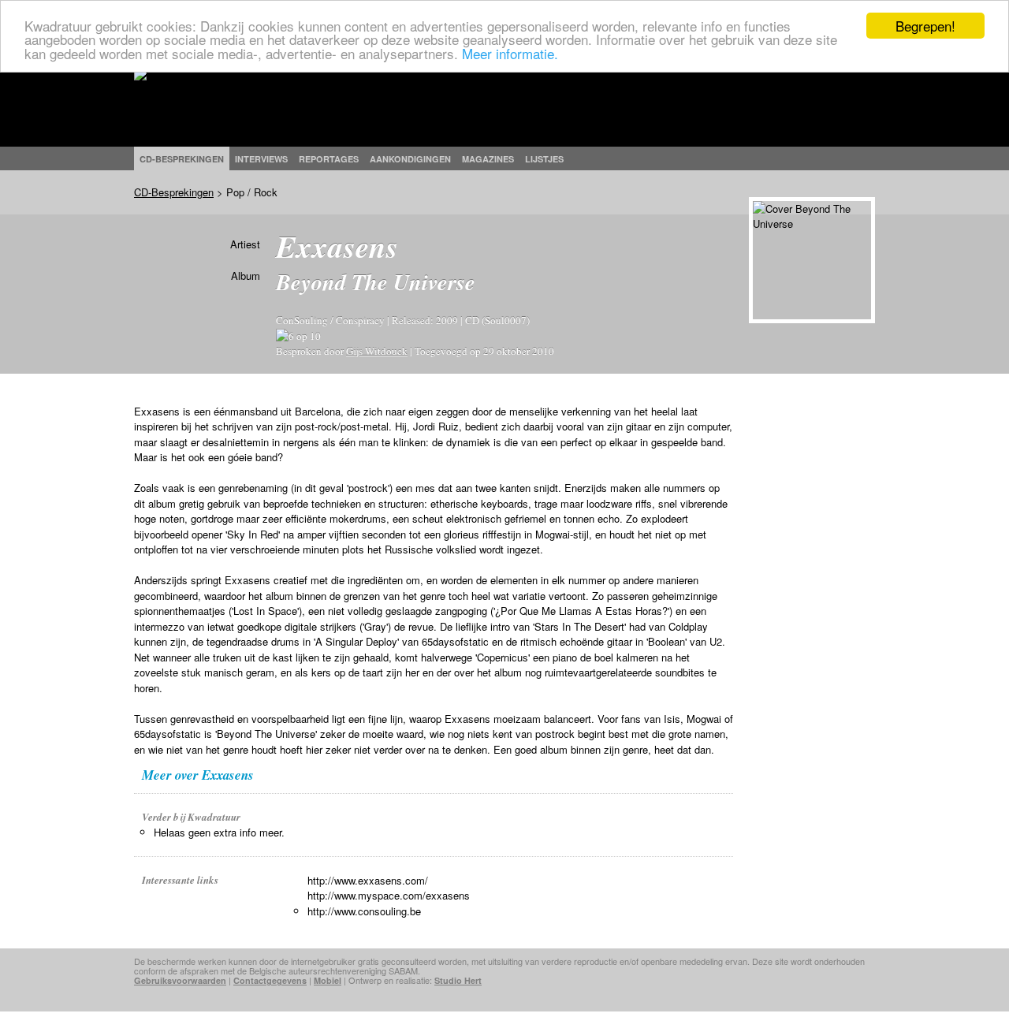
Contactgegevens (270, 980)
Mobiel (327, 980)
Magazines (488, 159)
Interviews (261, 159)
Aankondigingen (410, 159)
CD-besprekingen (182, 159)
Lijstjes (544, 159)
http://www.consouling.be (364, 910)
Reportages (329, 159)
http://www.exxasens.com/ (367, 880)
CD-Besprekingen (174, 191)
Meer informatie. (510, 53)
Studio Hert (458, 980)
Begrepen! (925, 25)
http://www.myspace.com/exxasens (388, 895)
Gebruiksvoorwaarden (180, 980)
